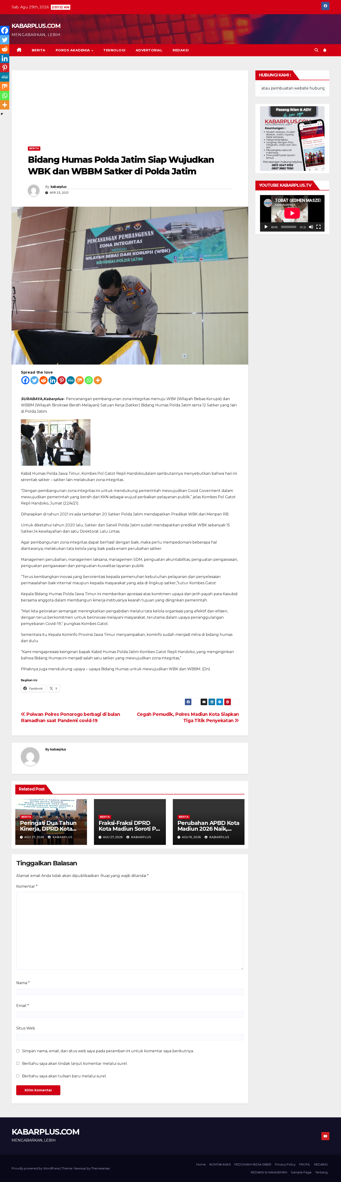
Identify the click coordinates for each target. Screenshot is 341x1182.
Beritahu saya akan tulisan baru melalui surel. (64, 1076)
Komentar (27, 886)
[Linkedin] (52, 380)
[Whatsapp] (89, 380)
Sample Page (301, 1172)
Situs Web (25, 1028)
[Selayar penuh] (318, 227)
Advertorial (149, 50)
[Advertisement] (130, 109)
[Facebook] (25, 380)
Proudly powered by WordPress (36, 1168)
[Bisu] (311, 227)
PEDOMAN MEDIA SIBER (252, 1164)
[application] (292, 213)
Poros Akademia (73, 50)
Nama (23, 983)
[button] (316, 50)
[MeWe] (71, 380)
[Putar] (266, 227)
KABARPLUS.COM (36, 25)
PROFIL (304, 1164)
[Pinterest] (62, 380)
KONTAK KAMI (220, 1164)
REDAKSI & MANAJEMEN (269, 1172)
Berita (38, 50)
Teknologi (114, 50)
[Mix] (80, 380)
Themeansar (100, 1168)
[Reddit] (43, 380)
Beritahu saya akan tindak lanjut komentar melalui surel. (75, 1063)
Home (201, 1164)
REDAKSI (181, 50)
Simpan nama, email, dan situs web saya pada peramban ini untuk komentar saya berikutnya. (108, 1051)
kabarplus (59, 187)
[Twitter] (34, 380)
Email (22, 1005)
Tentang (321, 1172)
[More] (98, 380)
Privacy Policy (285, 1164)
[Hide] (2, 114)
